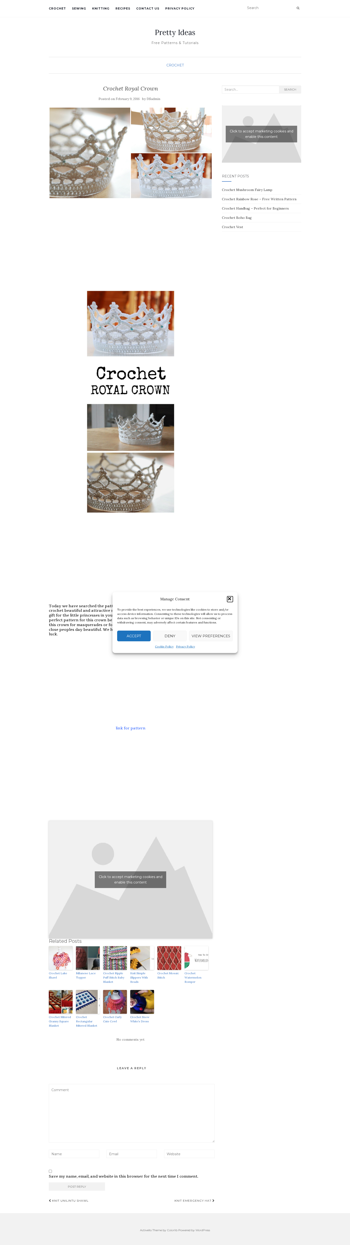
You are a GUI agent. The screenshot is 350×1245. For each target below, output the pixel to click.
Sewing (79, 8)
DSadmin (153, 99)
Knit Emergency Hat (193, 1200)
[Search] (298, 8)
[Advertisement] (130, 246)
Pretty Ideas (175, 32)
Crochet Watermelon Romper (193, 977)
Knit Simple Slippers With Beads (139, 977)
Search (290, 89)
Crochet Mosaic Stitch (168, 975)
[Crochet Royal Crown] (130, 153)
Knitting (101, 8)
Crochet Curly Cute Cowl (112, 1019)
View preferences (211, 636)
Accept (134, 636)
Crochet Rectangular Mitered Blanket (86, 1021)
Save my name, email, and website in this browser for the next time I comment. (123, 1176)
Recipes (122, 8)
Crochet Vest (232, 227)
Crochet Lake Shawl (58, 975)
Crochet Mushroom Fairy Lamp (247, 190)
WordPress (202, 1230)
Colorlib (172, 1230)
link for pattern (130, 728)
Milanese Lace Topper (86, 975)
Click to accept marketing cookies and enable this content (130, 879)
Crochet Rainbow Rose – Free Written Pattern (259, 199)
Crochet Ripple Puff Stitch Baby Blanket (113, 977)
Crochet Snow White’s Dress (140, 1019)
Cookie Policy (164, 646)
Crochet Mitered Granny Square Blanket (60, 1021)
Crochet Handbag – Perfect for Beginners (255, 208)
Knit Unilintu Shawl (70, 1200)
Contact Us (147, 8)
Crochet (57, 8)
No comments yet (130, 1039)
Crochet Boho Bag (237, 218)
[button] (230, 599)
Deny (170, 636)
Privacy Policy (185, 646)
